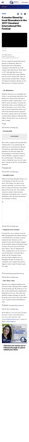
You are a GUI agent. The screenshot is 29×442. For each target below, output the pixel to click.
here (17, 127)
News (4, 13)
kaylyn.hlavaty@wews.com (10, 319)
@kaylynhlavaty (11, 321)
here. (17, 171)
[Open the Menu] (2, 2)
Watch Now (24, 2)
